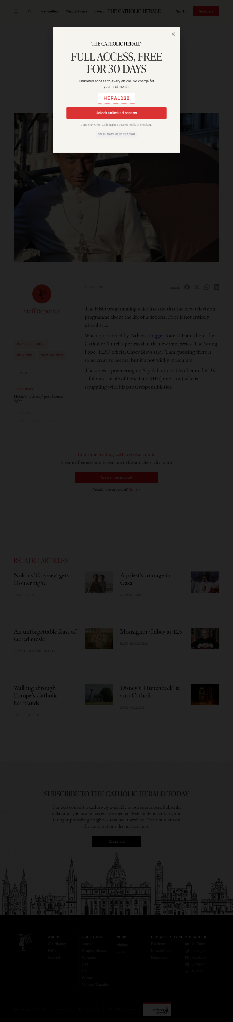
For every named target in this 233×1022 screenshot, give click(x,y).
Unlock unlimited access (116, 113)
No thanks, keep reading (116, 134)
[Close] (173, 34)
